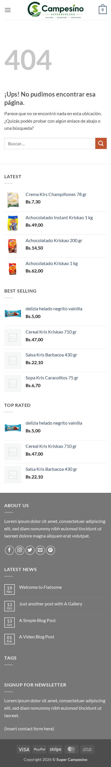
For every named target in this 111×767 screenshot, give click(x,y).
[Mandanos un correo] (40, 550)
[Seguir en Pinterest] (50, 550)
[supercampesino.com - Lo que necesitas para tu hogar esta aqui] (55, 10)
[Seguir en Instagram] (19, 550)
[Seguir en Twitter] (30, 550)
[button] (7, 10)
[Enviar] (101, 143)
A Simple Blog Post (37, 620)
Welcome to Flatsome (40, 587)
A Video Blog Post (36, 636)
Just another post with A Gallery (50, 603)
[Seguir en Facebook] (9, 550)
